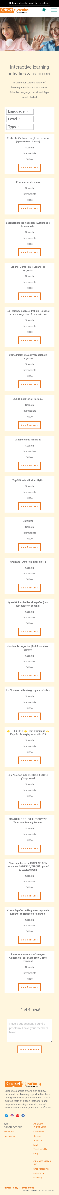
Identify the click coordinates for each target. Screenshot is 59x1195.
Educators (9, 1131)
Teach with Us (40, 1149)
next (36, 1009)
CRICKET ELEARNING (39, 1126)
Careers (37, 1136)
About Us (37, 1140)
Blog (35, 1153)
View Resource (29, 168)
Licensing (37, 1177)
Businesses (9, 1136)
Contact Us (38, 1131)
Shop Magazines (41, 1169)
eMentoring (38, 1173)
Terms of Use (27, 1188)
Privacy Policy (11, 1188)
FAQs (35, 1145)
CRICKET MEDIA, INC (42, 1163)
